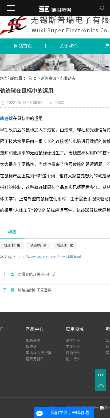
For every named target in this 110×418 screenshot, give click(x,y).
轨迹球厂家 (65, 245)
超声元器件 (35, 359)
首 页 (32, 78)
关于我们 (69, 46)
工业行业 (73, 347)
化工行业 (73, 359)
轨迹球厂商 (38, 245)
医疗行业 (73, 340)
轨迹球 (31, 347)
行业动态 (67, 78)
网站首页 (23, 46)
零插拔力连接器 (39, 353)
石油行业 (73, 353)
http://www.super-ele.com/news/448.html (50, 257)
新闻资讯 (49, 78)
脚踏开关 (33, 340)
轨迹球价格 (12, 245)
